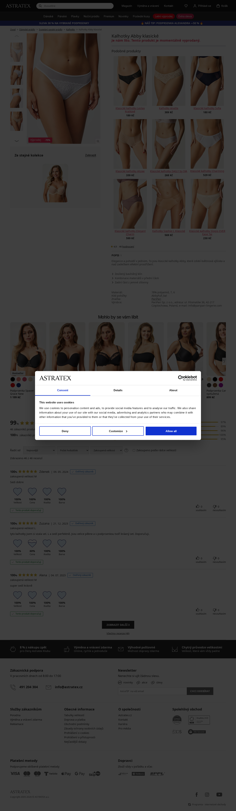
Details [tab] (118, 390)
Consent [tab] (62, 390)
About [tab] (173, 390)
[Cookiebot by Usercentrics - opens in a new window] (181, 378)
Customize (116, 430)
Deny (65, 430)
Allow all (171, 430)
